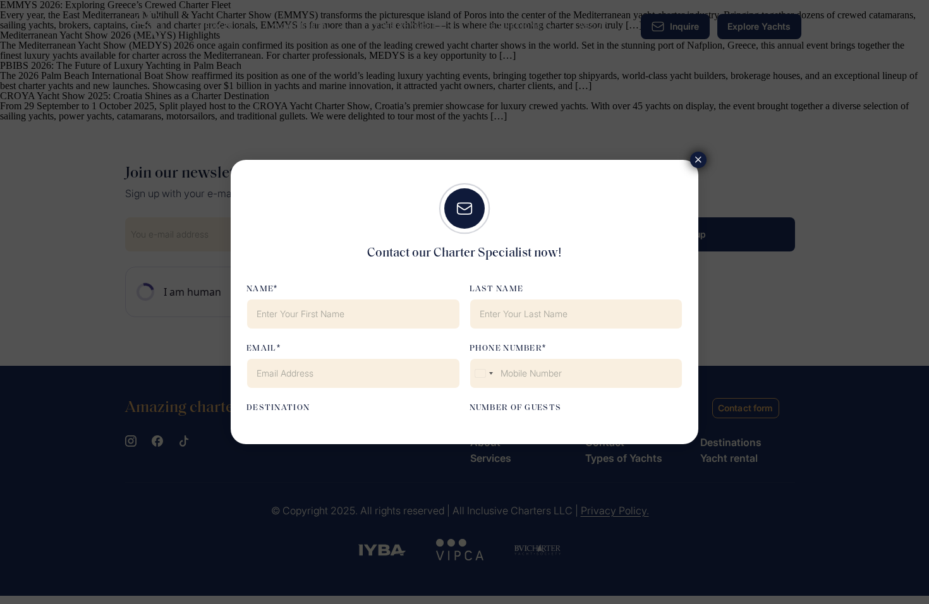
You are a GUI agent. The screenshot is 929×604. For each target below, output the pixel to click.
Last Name (497, 289)
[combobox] (483, 373)
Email (261, 348)
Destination (278, 408)
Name (260, 289)
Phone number (506, 348)
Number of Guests (516, 408)
